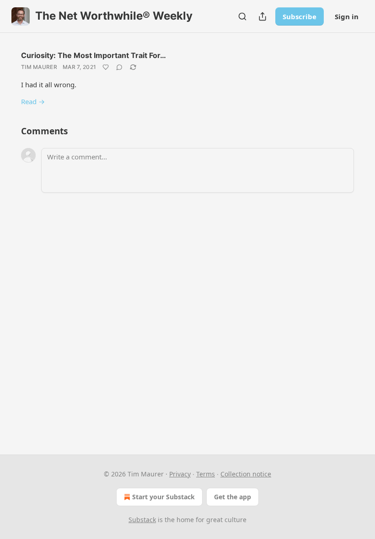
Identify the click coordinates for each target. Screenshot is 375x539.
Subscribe (299, 16)
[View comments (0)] (119, 67)
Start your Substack (163, 496)
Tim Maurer (39, 66)
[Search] (242, 16)
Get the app (232, 496)
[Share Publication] (262, 16)
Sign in (347, 16)
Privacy (180, 474)
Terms (205, 474)
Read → (33, 101)
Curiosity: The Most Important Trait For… (93, 55)
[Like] (106, 67)
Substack (142, 519)
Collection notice (245, 474)
